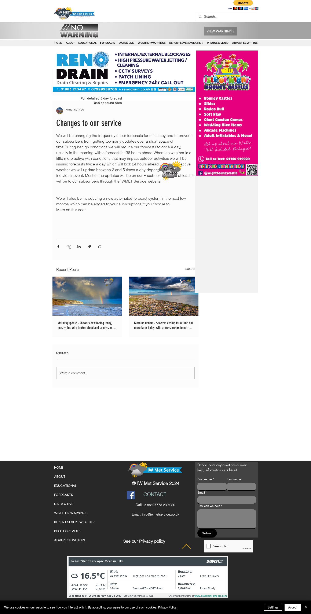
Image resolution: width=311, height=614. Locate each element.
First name (205, 479)
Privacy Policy (167, 607)
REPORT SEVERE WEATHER (74, 522)
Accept (292, 607)
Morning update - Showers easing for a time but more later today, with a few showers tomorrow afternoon (163, 325)
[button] (243, 5)
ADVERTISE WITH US (69, 540)
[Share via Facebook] (58, 247)
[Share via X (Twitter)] (69, 247)
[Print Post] (100, 247)
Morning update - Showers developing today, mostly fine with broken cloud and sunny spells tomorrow (86, 325)
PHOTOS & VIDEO (67, 531)
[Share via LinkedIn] (79, 247)
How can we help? (209, 506)
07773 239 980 (164, 505)
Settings (273, 607)
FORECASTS (63, 494)
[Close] (305, 607)
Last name (234, 479)
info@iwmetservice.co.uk (160, 514)
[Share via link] (89, 247)
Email (202, 492)
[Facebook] (131, 495)
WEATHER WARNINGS (70, 512)
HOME (58, 467)
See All (190, 269)
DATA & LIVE (63, 503)
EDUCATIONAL (65, 485)
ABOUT (59, 476)
